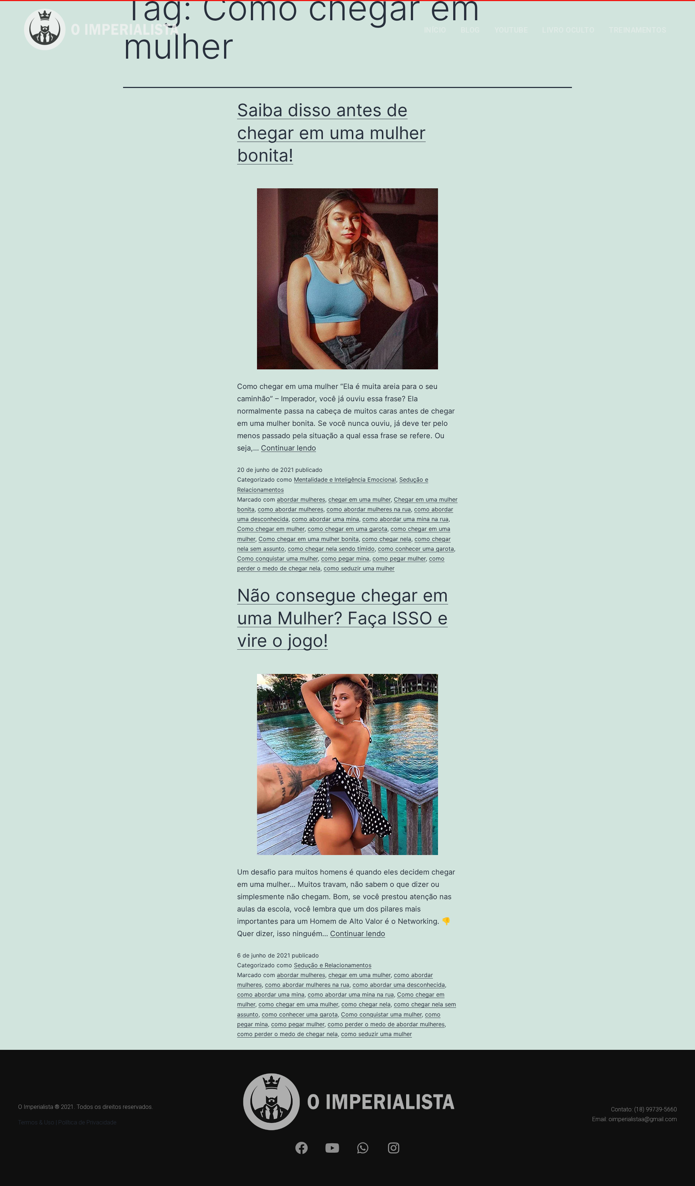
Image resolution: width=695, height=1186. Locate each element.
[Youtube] (332, 1148)
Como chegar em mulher (270, 528)
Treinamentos (637, 30)
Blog (470, 30)
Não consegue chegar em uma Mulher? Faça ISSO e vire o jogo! (342, 617)
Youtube (511, 30)
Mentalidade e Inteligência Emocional (345, 479)
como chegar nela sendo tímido (331, 548)
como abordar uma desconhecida (399, 984)
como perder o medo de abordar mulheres (386, 1024)
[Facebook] (301, 1148)
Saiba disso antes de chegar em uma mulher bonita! (331, 132)
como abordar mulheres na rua (369, 509)
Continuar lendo (288, 448)
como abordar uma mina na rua (405, 519)
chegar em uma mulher (359, 499)
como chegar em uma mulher (298, 1004)
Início (435, 30)
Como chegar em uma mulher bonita (308, 538)
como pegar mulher (399, 558)
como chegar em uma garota (347, 528)
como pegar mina (345, 558)
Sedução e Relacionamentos (332, 965)
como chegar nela (386, 538)
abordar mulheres (301, 499)
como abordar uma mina (325, 519)
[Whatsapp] (362, 1148)
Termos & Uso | (38, 1122)
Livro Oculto (568, 30)
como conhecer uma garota (416, 548)
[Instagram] (393, 1148)
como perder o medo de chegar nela (287, 1034)
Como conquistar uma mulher (277, 558)
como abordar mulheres (290, 509)
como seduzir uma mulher (359, 568)
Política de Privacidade (87, 1122)
